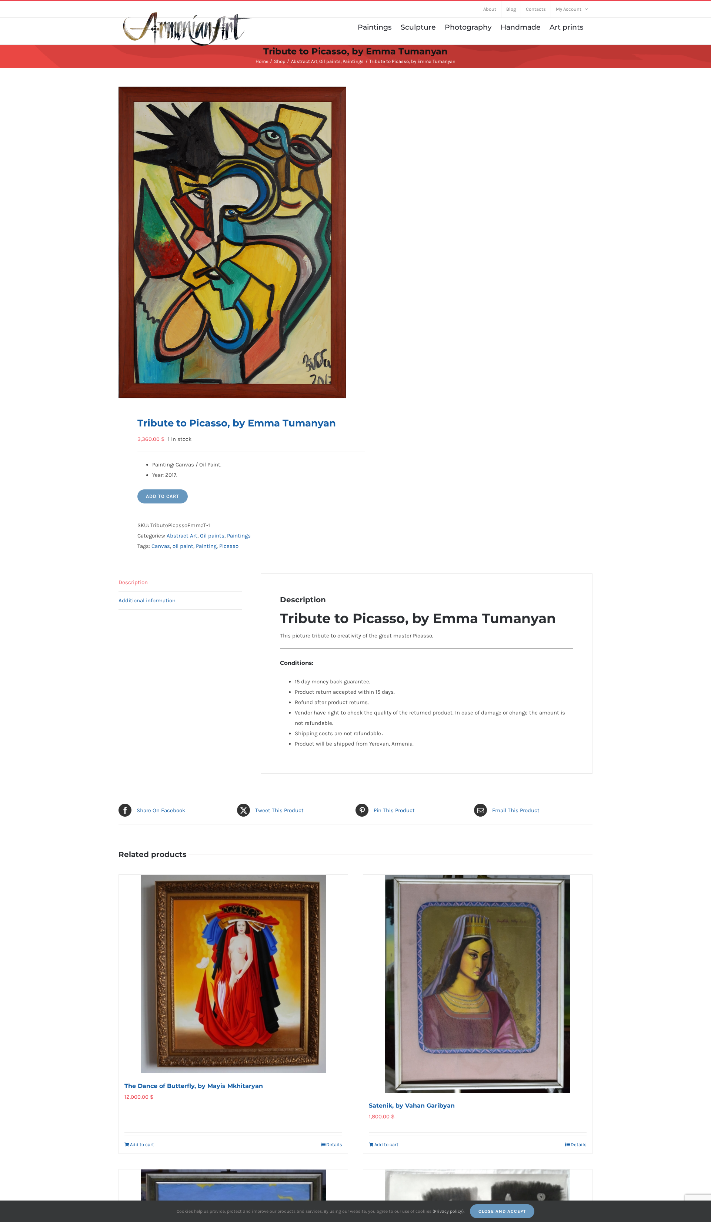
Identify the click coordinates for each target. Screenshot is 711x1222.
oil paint (183, 546)
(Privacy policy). (448, 1211)
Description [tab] (133, 582)
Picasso (228, 546)
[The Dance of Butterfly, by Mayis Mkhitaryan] (233, 974)
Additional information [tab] (147, 600)
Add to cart (162, 496)
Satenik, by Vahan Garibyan (412, 1105)
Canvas (160, 546)
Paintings (239, 535)
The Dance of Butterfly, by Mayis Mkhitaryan (193, 1085)
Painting (206, 546)
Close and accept (502, 1211)
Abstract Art (182, 535)
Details (334, 1144)
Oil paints (212, 535)
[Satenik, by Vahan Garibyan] (477, 984)
